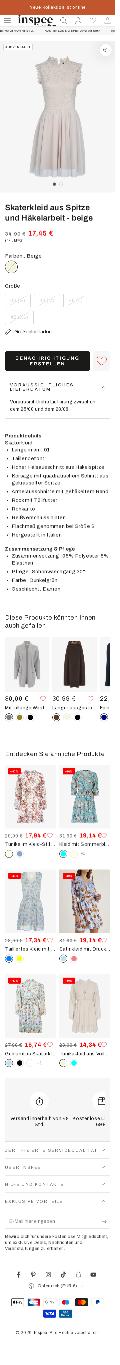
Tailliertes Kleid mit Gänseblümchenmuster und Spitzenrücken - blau (30, 949)
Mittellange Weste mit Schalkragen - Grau (27, 707)
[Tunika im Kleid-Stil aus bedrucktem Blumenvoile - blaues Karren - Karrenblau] (20, 854)
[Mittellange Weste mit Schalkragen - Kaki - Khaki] (20, 717)
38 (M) (49, 302)
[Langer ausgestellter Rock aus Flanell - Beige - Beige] (67, 717)
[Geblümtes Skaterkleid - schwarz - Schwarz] (20, 1063)
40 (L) (78, 302)
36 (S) (20, 302)
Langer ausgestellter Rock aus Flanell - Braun (74, 707)
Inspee (40, 1332)
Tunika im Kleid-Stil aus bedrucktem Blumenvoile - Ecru (30, 844)
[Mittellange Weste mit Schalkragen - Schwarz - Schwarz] (30, 717)
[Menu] (7, 20)
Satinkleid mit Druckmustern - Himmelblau (84, 949)
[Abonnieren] (106, 1222)
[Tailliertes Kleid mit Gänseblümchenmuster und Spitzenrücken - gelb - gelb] (20, 959)
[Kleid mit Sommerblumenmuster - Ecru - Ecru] (74, 854)
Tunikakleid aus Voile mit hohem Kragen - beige (84, 1053)
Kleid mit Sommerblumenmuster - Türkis (84, 844)
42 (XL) (22, 319)
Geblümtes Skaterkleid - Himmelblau (30, 1053)
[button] (63, 20)
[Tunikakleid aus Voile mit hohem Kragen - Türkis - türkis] (74, 1063)
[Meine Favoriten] (93, 20)
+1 (83, 853)
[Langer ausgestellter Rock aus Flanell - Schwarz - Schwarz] (78, 717)
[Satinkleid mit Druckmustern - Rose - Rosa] (74, 959)
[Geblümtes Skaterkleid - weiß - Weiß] (30, 1063)
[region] (57, 117)
